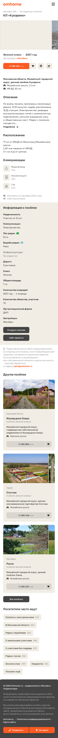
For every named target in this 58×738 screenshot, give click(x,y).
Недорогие (40, 663)
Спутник (11, 492)
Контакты (8, 719)
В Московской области (19, 625)
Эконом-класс (15, 663)
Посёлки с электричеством (22, 617)
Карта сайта (9, 722)
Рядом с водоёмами (18, 632)
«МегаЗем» (22, 58)
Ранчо (10, 563)
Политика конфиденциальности (33, 719)
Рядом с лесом (15, 656)
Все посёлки (16, 599)
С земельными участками (21, 640)
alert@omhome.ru (23, 366)
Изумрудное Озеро (17, 418)
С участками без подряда (21, 648)
